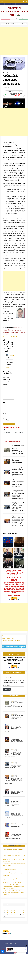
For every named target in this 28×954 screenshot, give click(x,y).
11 (7, 910)
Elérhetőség (13, 943)
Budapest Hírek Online (14, 846)
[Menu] (2, 1)
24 (4, 914)
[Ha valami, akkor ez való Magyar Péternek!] (7, 825)
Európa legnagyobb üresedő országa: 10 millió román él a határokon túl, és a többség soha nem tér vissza (14, 729)
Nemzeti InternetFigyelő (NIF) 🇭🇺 (14, 11)
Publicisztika (6, 72)
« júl (3, 918)
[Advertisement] (14, 41)
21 (17, 912)
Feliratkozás (7, 689)
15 (20, 910)
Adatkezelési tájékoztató (5, 944)
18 (7, 912)
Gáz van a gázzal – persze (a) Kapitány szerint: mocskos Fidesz (17, 792)
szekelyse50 (11, 355)
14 (17, 910)
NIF (11, 701)
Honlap (4, 413)
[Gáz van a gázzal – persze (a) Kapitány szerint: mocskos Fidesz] (7, 791)
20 (14, 912)
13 (14, 910)
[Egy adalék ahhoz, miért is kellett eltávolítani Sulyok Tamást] (7, 715)
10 (4, 910)
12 (11, 910)
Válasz (7, 367)
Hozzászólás (6, 384)
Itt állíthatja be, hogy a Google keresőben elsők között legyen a (15, 93)
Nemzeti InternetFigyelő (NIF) (14, 950)
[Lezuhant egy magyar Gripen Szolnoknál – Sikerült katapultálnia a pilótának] (7, 813)
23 (23, 912)
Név (4, 402)
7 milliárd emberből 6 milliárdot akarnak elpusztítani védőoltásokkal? (11, 638)
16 (23, 910)
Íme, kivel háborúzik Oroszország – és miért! (12, 882)
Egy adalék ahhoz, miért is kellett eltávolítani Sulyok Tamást (17, 717)
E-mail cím (5, 407)
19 (11, 912)
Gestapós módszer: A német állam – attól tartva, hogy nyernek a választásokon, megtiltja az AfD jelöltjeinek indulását (13, 753)
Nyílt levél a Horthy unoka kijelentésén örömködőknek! (11, 641)
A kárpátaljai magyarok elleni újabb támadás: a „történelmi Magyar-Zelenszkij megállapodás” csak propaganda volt (13, 874)
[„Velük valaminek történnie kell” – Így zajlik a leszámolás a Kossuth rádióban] (7, 801)
